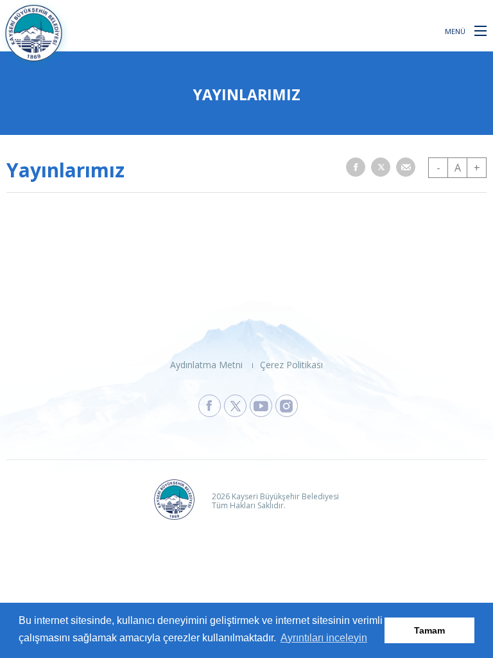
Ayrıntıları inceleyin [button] (324, 637)
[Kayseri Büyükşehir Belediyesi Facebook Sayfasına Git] (209, 406)
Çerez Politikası (291, 365)
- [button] (438, 168)
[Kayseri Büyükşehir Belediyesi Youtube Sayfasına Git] (261, 406)
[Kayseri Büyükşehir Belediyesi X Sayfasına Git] (235, 406)
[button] (480, 30)
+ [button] (477, 168)
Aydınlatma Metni (206, 365)
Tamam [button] (429, 630)
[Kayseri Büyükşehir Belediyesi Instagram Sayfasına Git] (286, 406)
